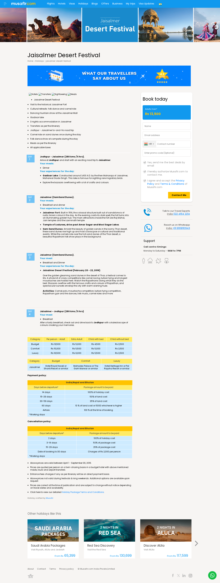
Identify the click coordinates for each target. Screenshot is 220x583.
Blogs (95, 3)
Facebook (173, 576)
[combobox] (149, 144)
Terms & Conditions (172, 184)
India (161, 4)
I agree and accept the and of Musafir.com (167, 180)
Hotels (61, 3)
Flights (51, 3)
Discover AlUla (154, 546)
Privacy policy (66, 568)
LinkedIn (184, 576)
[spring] (167, 261)
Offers (105, 3)
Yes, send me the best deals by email (166, 162)
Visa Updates (146, 3)
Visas (72, 3)
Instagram (190, 576)
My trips (130, 3)
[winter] (150, 261)
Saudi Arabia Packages (48, 546)
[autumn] (159, 261)
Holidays (83, 3)
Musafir (49, 498)
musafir (23, 4)
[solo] (143, 261)
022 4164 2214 (181, 214)
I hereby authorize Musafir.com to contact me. (167, 171)
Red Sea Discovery (101, 546)
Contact (41, 568)
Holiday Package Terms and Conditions (83, 492)
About (31, 568)
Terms (52, 568)
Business (117, 3)
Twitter (178, 576)
